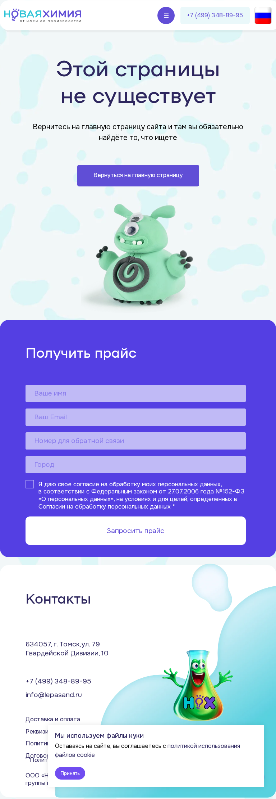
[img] (42, 15)
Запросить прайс (135, 530)
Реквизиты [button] (41, 731)
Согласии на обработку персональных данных (104, 506)
